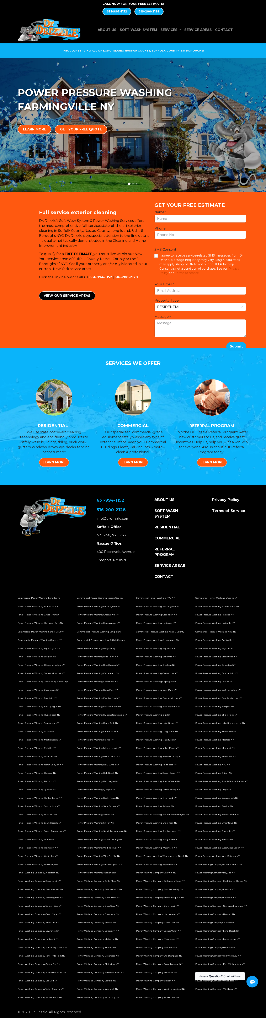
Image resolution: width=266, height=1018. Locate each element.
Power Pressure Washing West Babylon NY (217, 856)
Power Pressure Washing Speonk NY (214, 839)
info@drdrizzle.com (113, 519)
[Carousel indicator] (129, 184)
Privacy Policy (225, 499)
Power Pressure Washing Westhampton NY (99, 864)
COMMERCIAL (167, 538)
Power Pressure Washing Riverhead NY (156, 798)
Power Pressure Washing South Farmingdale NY (102, 831)
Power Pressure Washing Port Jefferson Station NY (221, 781)
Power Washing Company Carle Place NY (98, 881)
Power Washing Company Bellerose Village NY (160, 881)
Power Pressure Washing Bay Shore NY (156, 648)
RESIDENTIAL (167, 527)
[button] (236, 346)
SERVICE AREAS (169, 565)
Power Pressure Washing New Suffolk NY (98, 764)
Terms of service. (187, 273)
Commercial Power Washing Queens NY (216, 598)
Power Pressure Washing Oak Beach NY (97, 773)
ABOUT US (164, 499)
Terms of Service (228, 510)
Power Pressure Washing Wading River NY (99, 847)
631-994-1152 (117, 11)
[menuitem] (107, 30)
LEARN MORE (34, 129)
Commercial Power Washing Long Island (39, 598)
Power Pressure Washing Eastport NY (214, 706)
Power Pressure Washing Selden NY (95, 814)
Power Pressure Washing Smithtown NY (216, 823)
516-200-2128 (149, 11)
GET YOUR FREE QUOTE (81, 129)
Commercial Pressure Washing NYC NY (215, 631)
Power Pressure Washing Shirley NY (95, 823)
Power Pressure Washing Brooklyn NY (155, 665)
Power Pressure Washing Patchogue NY (97, 781)
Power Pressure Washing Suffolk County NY (99, 839)
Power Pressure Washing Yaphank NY (96, 872)
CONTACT (163, 576)
